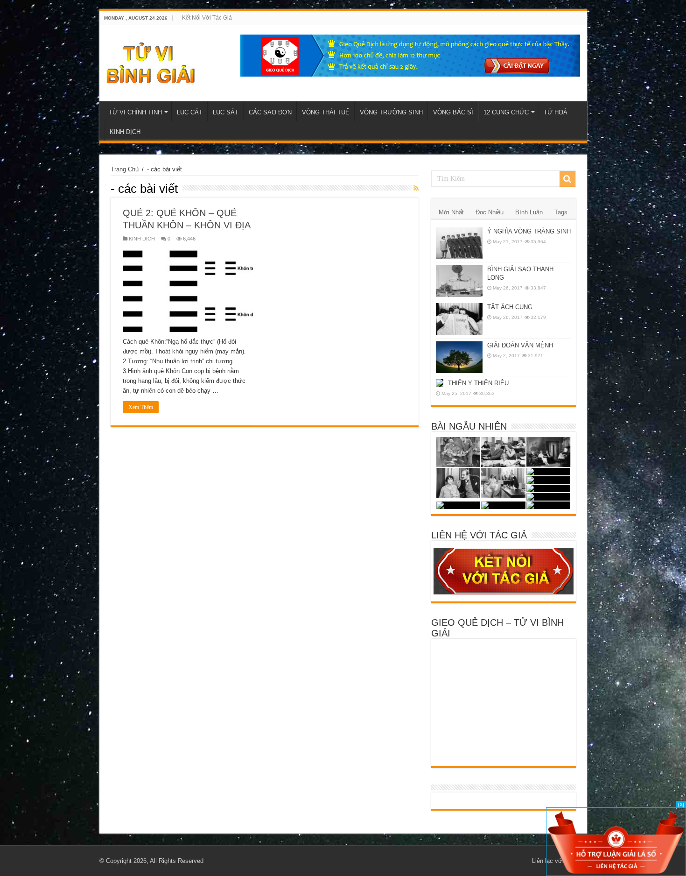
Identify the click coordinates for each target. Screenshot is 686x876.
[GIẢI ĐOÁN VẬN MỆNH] (459, 357)
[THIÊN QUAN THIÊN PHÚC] (548, 488)
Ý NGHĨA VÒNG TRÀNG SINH (529, 231)
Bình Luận (529, 212)
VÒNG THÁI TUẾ (326, 112)
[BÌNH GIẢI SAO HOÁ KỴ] (548, 480)
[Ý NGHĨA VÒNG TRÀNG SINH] (459, 243)
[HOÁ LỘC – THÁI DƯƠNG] (503, 483)
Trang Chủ (125, 169)
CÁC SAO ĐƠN (270, 112)
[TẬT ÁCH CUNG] (459, 319)
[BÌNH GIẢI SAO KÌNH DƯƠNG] (458, 483)
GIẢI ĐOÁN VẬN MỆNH (520, 345)
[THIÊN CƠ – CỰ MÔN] (503, 452)
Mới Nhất (451, 212)
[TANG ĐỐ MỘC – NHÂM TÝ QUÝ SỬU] (548, 471)
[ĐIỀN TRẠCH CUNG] (458, 505)
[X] (681, 804)
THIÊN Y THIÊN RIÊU (478, 383)
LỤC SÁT (225, 112)
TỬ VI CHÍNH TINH (135, 112)
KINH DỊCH (125, 131)
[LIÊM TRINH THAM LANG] (548, 452)
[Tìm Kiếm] (567, 179)
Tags (560, 212)
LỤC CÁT (190, 112)
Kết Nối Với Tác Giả (207, 17)
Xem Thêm (140, 407)
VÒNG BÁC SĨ (453, 112)
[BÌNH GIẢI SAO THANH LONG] (459, 281)
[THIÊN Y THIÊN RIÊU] (439, 383)
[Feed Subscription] (416, 188)
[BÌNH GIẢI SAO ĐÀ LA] (548, 505)
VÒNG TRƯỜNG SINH (391, 112)
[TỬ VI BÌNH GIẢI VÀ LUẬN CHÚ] (151, 61)
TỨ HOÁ (555, 112)
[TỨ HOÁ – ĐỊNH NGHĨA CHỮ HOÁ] (503, 505)
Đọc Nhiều (490, 212)
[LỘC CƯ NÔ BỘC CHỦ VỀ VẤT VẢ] (458, 452)
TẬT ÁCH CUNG (509, 307)
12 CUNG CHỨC (506, 112)
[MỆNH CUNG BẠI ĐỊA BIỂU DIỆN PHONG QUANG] (548, 497)
